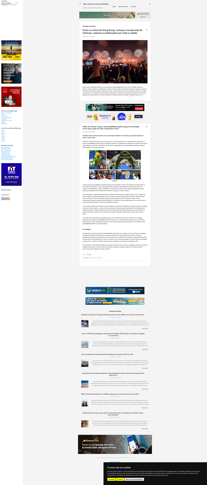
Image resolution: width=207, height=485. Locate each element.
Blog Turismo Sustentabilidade (96, 3)
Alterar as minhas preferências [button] (134, 479)
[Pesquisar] (150, 4)
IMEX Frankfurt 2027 (7, 158)
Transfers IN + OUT (6, 120)
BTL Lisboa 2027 (6, 150)
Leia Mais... (145, 328)
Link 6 (3, 138)
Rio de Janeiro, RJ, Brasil (95, 258)
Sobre (111, 462)
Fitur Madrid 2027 (6, 147)
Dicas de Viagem (123, 6)
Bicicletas (4, 123)
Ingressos (4, 119)
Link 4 (3, 135)
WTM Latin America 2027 (8, 156)
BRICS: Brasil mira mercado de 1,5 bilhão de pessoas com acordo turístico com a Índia (110, 394)
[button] (146, 30)
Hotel (2, 114)
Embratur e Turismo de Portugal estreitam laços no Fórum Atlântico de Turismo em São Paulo (112, 315)
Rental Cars (4, 116)
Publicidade (117, 462)
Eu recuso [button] (120, 479)
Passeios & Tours (6, 117)
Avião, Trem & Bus (6, 113)
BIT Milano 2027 (6, 149)
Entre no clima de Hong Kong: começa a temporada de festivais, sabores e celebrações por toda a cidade (112, 31)
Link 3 (3, 133)
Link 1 (3, 130)
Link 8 (3, 141)
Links (114, 6)
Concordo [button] (111, 479)
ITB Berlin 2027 (5, 152)
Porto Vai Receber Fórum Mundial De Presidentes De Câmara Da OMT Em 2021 (107, 354)
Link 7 (3, 139)
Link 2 (3, 131)
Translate (13, 5)
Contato (133, 6)
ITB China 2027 (5, 153)
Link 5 (3, 136)
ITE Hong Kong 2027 (7, 159)
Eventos (89, 254)
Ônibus (3, 122)
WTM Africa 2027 (6, 155)
